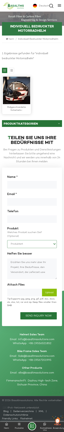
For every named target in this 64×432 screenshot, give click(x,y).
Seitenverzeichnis (23, 411)
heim (12, 39)
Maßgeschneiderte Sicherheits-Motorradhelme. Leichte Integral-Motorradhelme (16, 109)
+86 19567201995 (39, 360)
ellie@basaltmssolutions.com (36, 373)
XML (41, 411)
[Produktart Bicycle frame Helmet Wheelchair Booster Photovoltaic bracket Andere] (32, 244)
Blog (6, 411)
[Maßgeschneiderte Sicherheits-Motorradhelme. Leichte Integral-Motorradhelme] (16, 90)
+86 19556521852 (39, 343)
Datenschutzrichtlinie (15, 415)
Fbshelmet (26, 418)
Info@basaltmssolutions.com (36, 339)
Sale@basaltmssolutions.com (36, 356)
